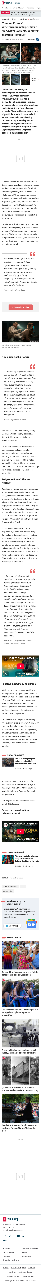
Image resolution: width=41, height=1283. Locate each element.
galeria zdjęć (8, 891)
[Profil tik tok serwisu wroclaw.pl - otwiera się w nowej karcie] (10, 1236)
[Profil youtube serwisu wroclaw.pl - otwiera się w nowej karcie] (18, 1236)
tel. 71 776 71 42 (8, 1227)
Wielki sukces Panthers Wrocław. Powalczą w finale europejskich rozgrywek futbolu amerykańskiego (24, 14)
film (23, 887)
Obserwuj (15, 925)
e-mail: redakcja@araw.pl (13, 1230)
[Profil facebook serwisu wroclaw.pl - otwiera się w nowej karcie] (14, 1236)
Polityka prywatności (13, 1276)
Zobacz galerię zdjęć (20, 307)
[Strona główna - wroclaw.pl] (7, 2)
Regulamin (12, 1272)
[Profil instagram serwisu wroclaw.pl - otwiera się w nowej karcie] (5, 1236)
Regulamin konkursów (25, 1272)
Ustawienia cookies (28, 1276)
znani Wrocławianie (10, 887)
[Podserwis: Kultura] (16, 3)
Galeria (34, 79)
